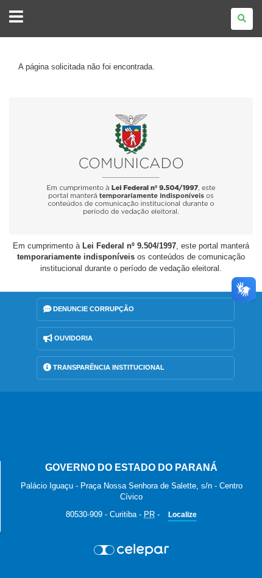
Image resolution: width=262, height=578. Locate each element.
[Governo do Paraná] (131, 426)
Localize (182, 514)
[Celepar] (131, 550)
